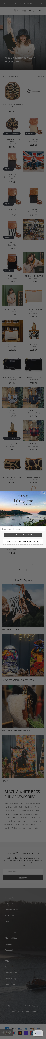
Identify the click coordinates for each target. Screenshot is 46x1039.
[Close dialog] (44, 493)
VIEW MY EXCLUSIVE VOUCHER (23, 535)
